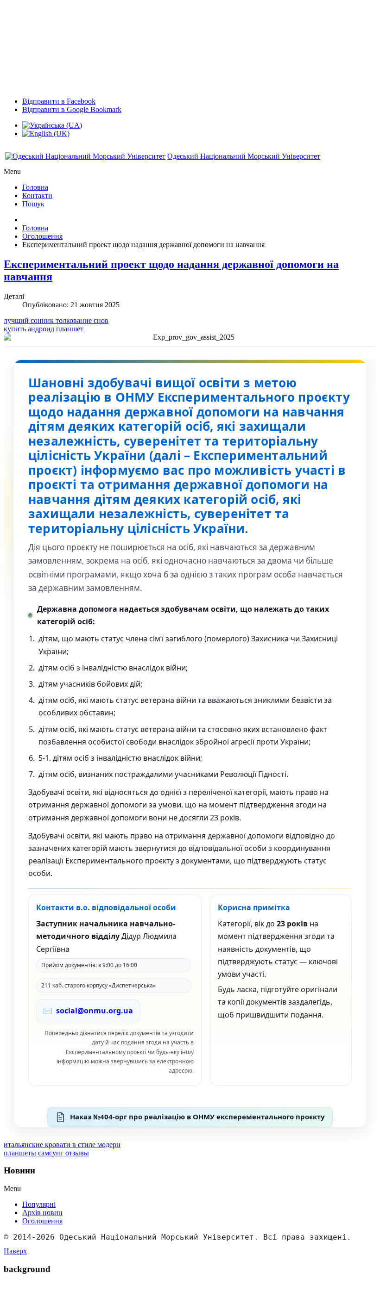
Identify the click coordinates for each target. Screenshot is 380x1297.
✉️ (88, 1010)
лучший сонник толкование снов (56, 320)
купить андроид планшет (43, 329)
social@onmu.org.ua (94, 1010)
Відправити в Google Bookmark (71, 109)
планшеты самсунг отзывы (46, 1153)
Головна (35, 228)
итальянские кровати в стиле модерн (62, 1144)
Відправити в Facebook (58, 101)
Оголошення (42, 236)
